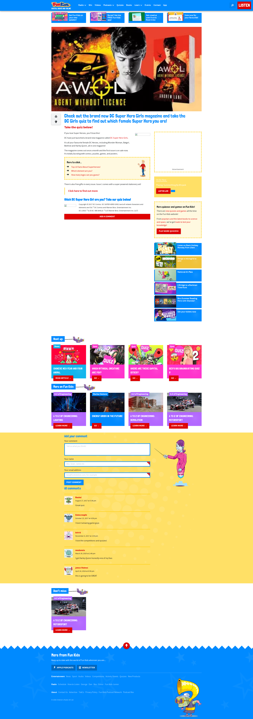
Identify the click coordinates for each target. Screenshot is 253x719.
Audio (81, 676)
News (68, 676)
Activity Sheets (112, 676)
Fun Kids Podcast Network (110, 692)
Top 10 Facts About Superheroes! (86, 167)
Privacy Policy (91, 692)
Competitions (98, 676)
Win (90, 5)
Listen (244, 5)
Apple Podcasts (65, 667)
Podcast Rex (128, 692)
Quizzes (120, 5)
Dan (90, 684)
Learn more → (62, 425)
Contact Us (63, 692)
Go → (96, 378)
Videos (98, 5)
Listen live (163, 191)
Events (148, 5)
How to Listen (74, 684)
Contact (157, 5)
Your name (69, 459)
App (165, 5)
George (84, 684)
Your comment (70, 441)
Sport (74, 676)
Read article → (63, 378)
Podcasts (107, 5)
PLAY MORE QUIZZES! (169, 231)
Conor (101, 684)
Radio (81, 5)
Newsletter (88, 667)
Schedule (62, 684)
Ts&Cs (81, 692)
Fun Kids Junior (112, 684)
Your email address (72, 470)
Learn (137, 5)
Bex (95, 684)
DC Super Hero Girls (119, 138)
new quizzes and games (176, 211)
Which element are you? (81, 171)
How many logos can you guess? (85, 175)
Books (129, 5)
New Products (134, 676)
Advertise (73, 692)
